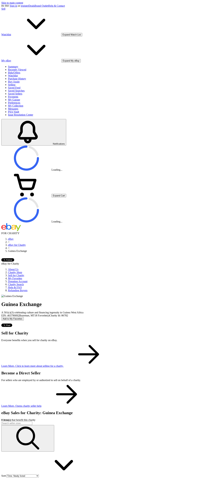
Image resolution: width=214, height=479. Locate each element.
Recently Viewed (17, 69)
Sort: (3, 475)
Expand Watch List (72, 34)
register (24, 5)
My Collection (15, 105)
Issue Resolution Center (20, 114)
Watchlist (13, 75)
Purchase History (17, 78)
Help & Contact (56, 5)
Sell (3, 8)
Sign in (13, 5)
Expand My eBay (71, 60)
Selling (11, 84)
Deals (31, 5)
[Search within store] (27, 438)
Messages (13, 108)
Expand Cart (59, 195)
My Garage (14, 99)
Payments (13, 96)
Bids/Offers (14, 72)
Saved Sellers (15, 93)
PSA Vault (13, 111)
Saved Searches (16, 90)
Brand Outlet (41, 5)
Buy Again (14, 81)
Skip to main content (12, 2)
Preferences (14, 102)
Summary (13, 66)
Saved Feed (14, 87)
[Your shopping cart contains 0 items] (26, 195)
